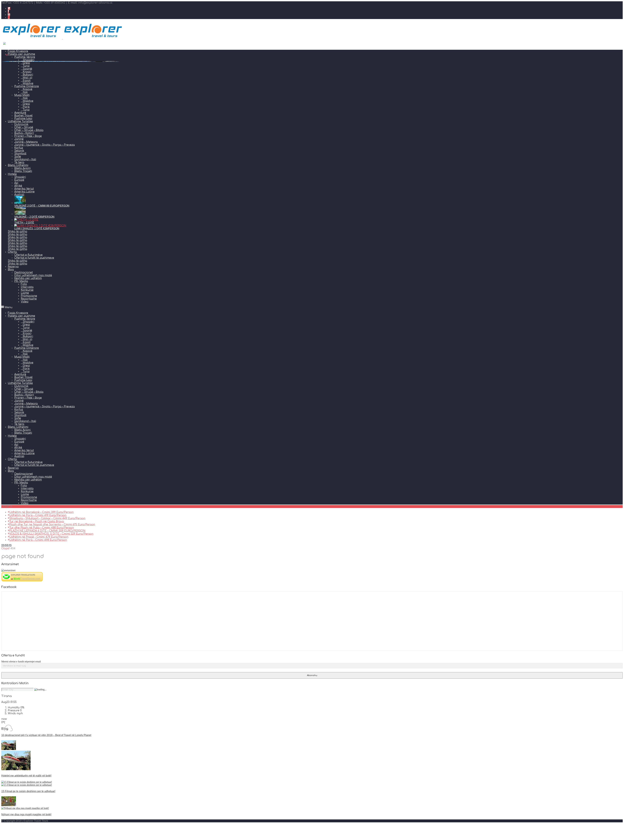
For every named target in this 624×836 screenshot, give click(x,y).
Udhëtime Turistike (20, 121)
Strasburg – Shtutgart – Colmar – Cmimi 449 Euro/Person (47, 518)
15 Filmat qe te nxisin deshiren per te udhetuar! (28, 791)
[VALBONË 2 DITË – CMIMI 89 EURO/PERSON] (20, 202)
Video (24, 301)
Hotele (12, 174)
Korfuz (18, 147)
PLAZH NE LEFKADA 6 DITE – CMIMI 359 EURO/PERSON (47, 530)
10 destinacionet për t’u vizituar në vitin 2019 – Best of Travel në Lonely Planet (46, 735)
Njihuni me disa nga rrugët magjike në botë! (26, 814)
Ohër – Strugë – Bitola (28, 130)
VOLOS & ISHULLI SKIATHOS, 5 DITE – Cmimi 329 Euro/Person (51, 533)
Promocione (29, 295)
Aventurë (20, 112)
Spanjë (27, 330)
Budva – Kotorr (24, 133)
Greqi (26, 103)
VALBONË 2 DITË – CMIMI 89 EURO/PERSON (41, 205)
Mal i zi (27, 77)
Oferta (12, 251)
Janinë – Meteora (26, 141)
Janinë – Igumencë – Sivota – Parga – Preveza (44, 144)
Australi (19, 194)
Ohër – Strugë (23, 127)
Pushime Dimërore (26, 86)
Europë (19, 179)
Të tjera (19, 162)
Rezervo (13, 266)
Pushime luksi (23, 118)
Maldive (28, 83)
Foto (24, 284)
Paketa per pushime (21, 315)
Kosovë (27, 89)
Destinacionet (23, 272)
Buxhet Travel (23, 115)
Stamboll (20, 153)
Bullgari (28, 74)
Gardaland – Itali (25, 159)
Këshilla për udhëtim (28, 278)
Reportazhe (29, 298)
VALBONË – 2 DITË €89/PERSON (34, 216)
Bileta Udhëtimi (18, 165)
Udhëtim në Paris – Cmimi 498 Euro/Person (38, 540)
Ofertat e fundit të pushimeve (34, 257)
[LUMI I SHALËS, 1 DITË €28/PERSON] (40, 225)
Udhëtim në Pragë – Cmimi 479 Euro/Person (38, 536)
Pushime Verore (24, 318)
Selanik (19, 150)
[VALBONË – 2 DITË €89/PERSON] (20, 213)
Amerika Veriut (24, 188)
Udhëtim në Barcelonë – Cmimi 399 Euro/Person (41, 512)
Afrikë (18, 185)
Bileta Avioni (22, 168)
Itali (25, 92)
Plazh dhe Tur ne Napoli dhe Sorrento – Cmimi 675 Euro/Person (52, 524)
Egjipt (27, 80)
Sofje (17, 156)
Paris (26, 106)
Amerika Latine (24, 191)
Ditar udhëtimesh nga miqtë (33, 275)
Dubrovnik (21, 124)
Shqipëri (20, 177)
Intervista (27, 287)
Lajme (25, 292)
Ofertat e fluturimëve (28, 254)
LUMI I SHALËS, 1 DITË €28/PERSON (36, 228)
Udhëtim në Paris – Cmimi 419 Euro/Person (37, 515)
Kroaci (27, 333)
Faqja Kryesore (18, 312)
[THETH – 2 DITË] (26, 219)
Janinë (19, 139)
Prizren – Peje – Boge (28, 136)
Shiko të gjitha (17, 231)
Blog (11, 269)
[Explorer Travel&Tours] (22, 580)
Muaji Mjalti (22, 95)
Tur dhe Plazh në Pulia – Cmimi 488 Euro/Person (41, 527)
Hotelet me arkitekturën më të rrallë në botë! (26, 775)
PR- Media (21, 281)
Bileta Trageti (23, 171)
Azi (16, 182)
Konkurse (27, 290)
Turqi (26, 109)
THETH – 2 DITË (24, 222)
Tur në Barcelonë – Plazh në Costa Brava (36, 521)
